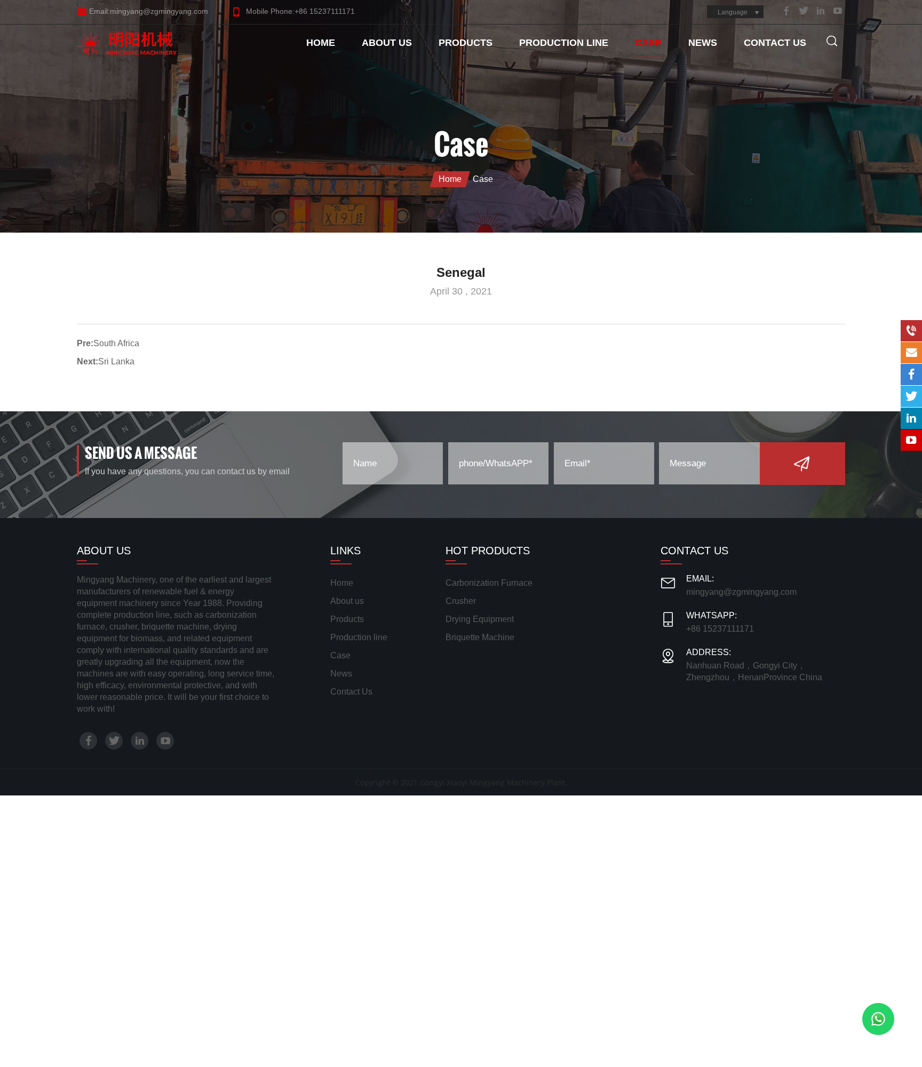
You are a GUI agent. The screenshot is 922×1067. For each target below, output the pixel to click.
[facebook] (786, 10)
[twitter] (803, 10)
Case (648, 42)
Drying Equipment (480, 619)
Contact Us (775, 42)
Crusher (461, 601)
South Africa (116, 343)
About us (387, 42)
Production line (563, 42)
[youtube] (837, 10)
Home (320, 42)
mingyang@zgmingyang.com (741, 591)
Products (465, 42)
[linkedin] (820, 10)
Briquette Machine (480, 637)
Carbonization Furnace (489, 582)
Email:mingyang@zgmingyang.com (148, 11)
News (702, 42)
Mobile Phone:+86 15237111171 (299, 11)
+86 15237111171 (720, 628)
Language (733, 12)
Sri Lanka (116, 361)
